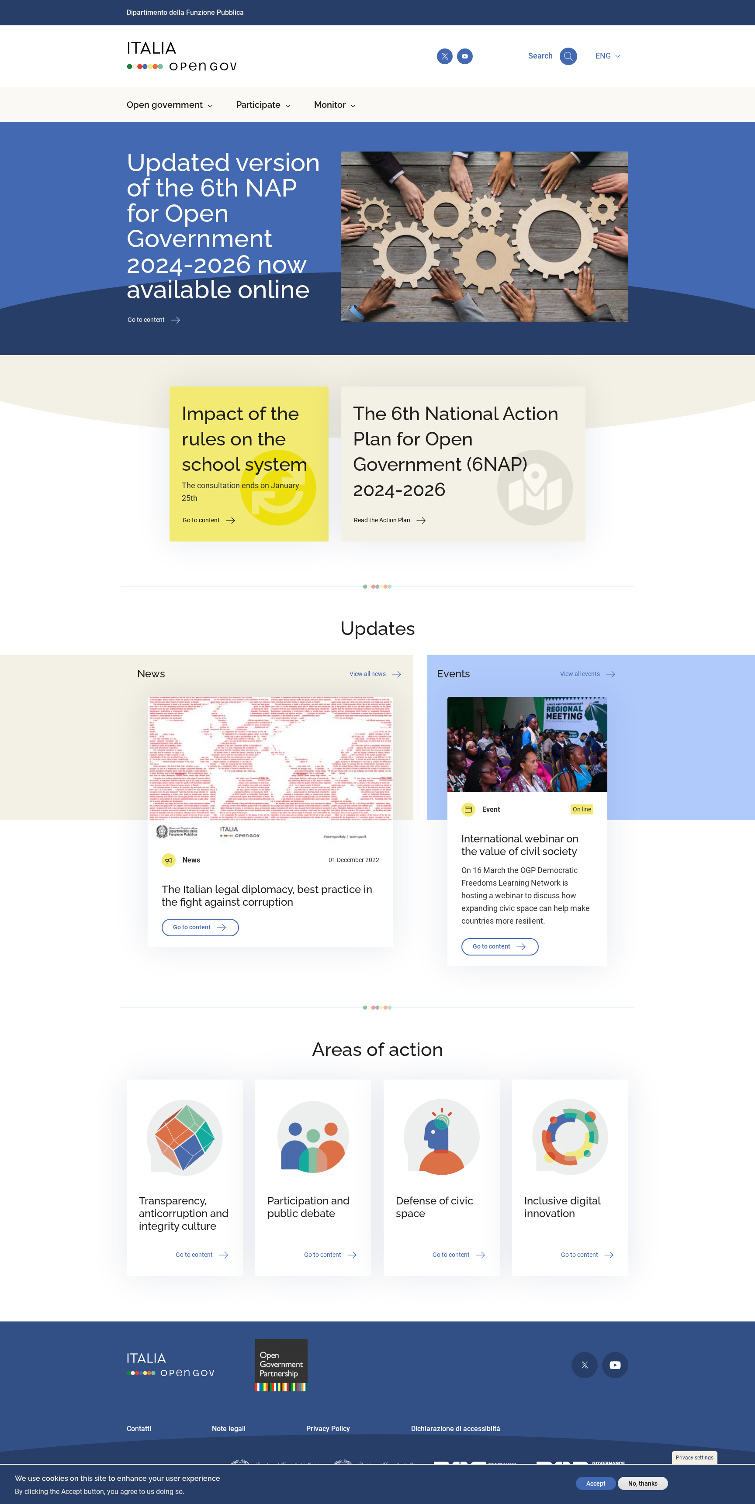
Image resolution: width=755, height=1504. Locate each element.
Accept (596, 1483)
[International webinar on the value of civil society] (527, 744)
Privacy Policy (328, 1429)
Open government (165, 105)
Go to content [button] (147, 319)
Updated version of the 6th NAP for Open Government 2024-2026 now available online (223, 226)
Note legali (229, 1429)
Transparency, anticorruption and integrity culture (184, 1213)
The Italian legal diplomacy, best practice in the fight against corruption (267, 895)
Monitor (330, 105)
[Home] (182, 56)
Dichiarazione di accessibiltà (455, 1429)
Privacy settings (694, 1458)
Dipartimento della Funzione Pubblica (185, 12)
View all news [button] (368, 673)
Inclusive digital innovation (562, 1207)
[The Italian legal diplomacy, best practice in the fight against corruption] (270, 770)
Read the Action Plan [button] (383, 519)
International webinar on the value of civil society (519, 845)
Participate (258, 105)
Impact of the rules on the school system (245, 439)
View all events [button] (580, 673)
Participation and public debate (308, 1207)
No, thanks (643, 1483)
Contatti (139, 1429)
